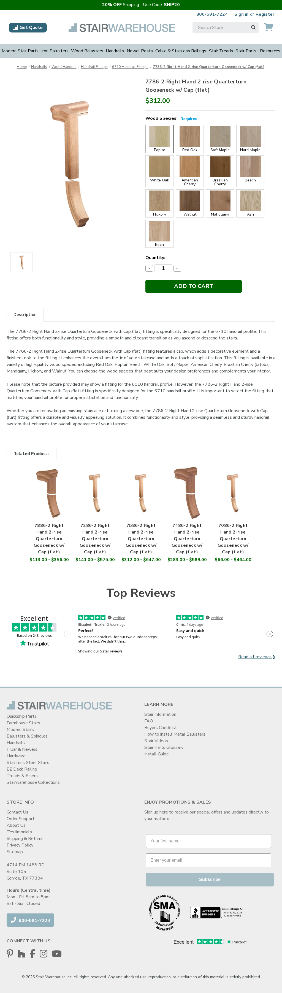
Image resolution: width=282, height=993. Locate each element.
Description (25, 314)
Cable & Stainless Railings (180, 51)
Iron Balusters (55, 51)
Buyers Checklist (160, 728)
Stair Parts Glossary (163, 747)
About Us (16, 825)
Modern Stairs (20, 730)
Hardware (16, 756)
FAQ (148, 721)
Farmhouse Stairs (23, 723)
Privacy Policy (20, 845)
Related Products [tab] (31, 453)
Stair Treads (221, 51)
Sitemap (15, 852)
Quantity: (155, 258)
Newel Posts (140, 51)
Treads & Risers (22, 776)
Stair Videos (156, 741)
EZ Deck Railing (22, 769)
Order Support (20, 819)
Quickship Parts (22, 716)
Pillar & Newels (22, 749)
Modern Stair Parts (20, 51)
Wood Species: (171, 118)
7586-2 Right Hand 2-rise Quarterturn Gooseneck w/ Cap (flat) (141, 539)
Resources (270, 51)
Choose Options (49, 498)
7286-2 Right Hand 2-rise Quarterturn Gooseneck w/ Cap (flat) (95, 539)
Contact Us (17, 812)
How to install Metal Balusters (174, 734)
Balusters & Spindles (27, 736)
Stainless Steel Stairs (28, 763)
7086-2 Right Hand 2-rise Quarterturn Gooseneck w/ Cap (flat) (233, 539)
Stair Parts (245, 51)
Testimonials (19, 832)
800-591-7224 (212, 14)
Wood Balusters (87, 51)
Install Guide (156, 754)
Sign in (241, 14)
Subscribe (210, 879)
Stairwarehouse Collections (33, 782)
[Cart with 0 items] (268, 27)
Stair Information (160, 714)
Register (265, 14)
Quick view (49, 485)
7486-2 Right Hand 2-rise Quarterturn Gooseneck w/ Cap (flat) (187, 539)
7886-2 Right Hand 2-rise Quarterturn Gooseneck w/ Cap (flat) (49, 539)
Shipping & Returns (25, 839)
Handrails (115, 51)
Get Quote (31, 28)
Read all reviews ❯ (256, 657)
